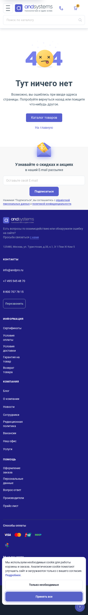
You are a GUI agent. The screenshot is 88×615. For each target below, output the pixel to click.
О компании (11, 398)
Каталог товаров (44, 118)
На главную (44, 128)
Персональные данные (13, 481)
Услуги (7, 449)
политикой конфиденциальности (51, 203)
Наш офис (9, 441)
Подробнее (13, 575)
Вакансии (9, 433)
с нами (34, 237)
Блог (6, 390)
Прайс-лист (10, 506)
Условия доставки (9, 348)
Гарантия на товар (11, 359)
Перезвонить (14, 303)
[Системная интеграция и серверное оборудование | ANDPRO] (34, 8)
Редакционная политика (13, 424)
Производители (13, 498)
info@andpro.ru (13, 270)
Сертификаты (12, 328)
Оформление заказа (11, 470)
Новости (9, 406)
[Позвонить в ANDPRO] (61, 8)
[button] (8, 8)
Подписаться (44, 191)
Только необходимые (44, 584)
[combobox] (44, 20)
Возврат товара (8, 370)
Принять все (44, 596)
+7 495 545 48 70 (14, 281)
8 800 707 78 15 (13, 291)
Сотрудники (11, 414)
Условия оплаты (9, 337)
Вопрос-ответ (12, 490)
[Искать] (80, 20)
